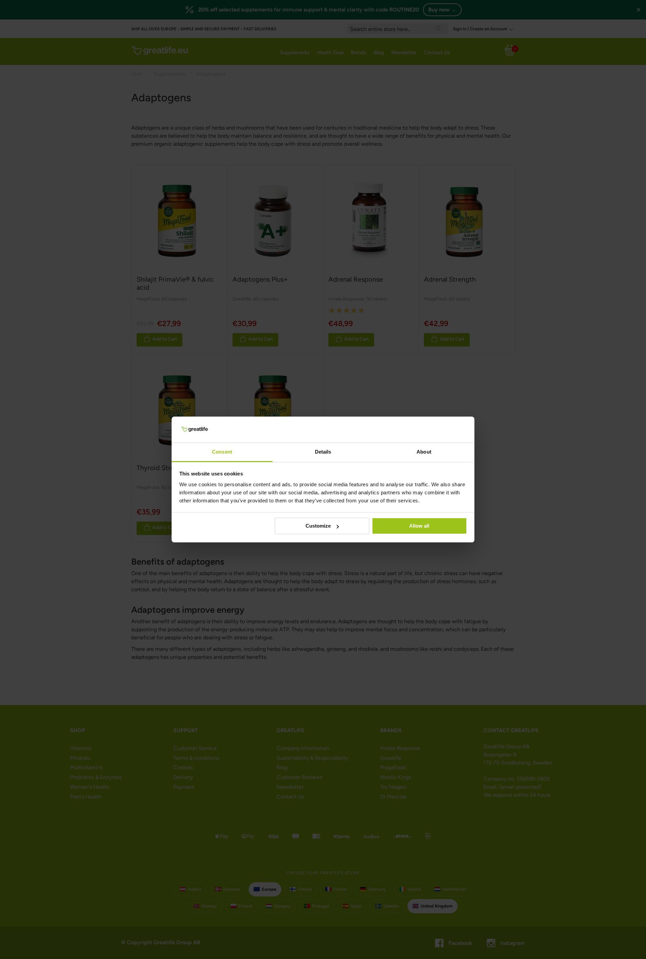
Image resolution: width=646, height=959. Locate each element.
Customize (318, 526)
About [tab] (424, 452)
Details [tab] (323, 452)
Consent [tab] (222, 452)
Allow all (419, 526)
